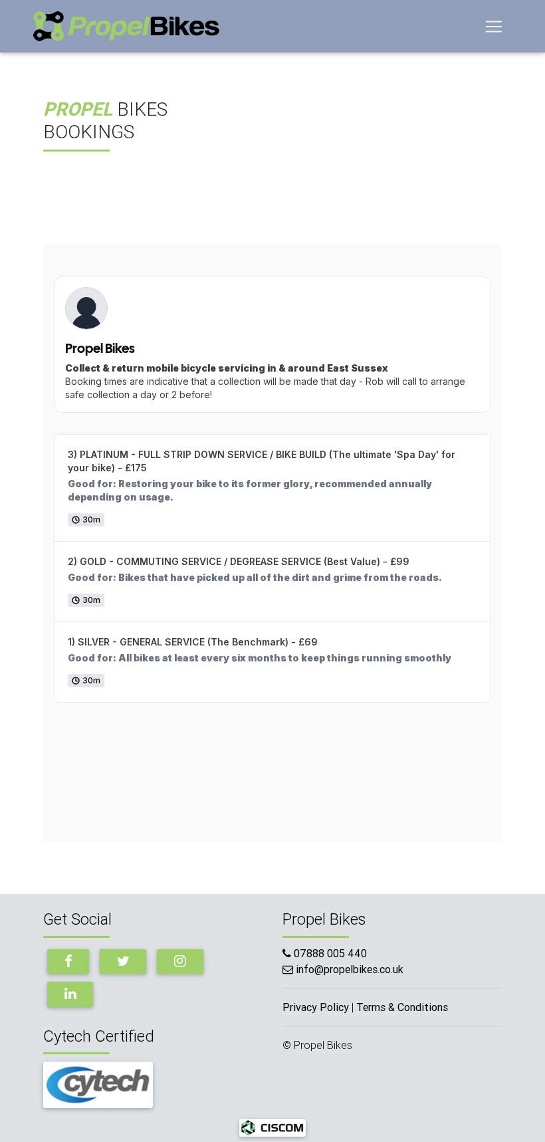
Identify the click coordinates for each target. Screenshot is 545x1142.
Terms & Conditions (402, 1007)
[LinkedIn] (70, 994)
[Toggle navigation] (494, 26)
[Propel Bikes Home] (126, 26)
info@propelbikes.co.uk (349, 969)
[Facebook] (68, 961)
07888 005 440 (329, 953)
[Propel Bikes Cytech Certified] (98, 1083)
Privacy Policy (315, 1007)
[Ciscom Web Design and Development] (272, 1126)
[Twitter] (123, 961)
